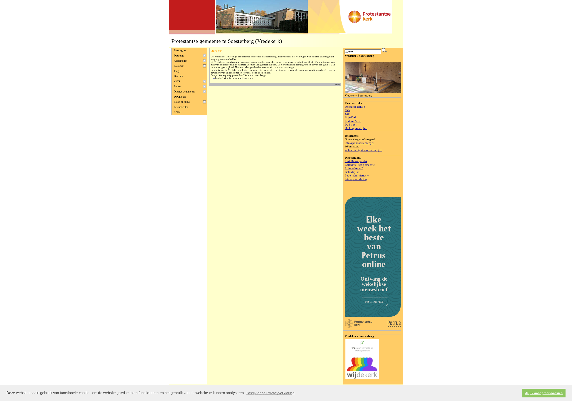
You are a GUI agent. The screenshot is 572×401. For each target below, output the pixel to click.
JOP (347, 113)
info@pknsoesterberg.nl (359, 143)
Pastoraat (179, 65)
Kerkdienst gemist (356, 161)
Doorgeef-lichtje (355, 106)
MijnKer (350, 117)
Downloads (180, 96)
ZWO (177, 81)
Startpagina (180, 50)
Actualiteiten (180, 60)
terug (337, 85)
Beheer (177, 86)
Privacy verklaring (356, 179)
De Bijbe (350, 124)
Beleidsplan (352, 172)
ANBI (177, 112)
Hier (213, 78)
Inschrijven (374, 301)
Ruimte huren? (354, 168)
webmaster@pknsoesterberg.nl (364, 150)
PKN (347, 110)
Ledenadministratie (357, 175)
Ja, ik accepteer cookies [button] (544, 393)
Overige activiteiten (184, 91)
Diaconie (178, 76)
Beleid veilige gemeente (360, 164)
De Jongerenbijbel (356, 128)
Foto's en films (182, 101)
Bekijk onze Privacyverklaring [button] (270, 393)
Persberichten (181, 107)
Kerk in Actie (353, 121)
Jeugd (177, 71)
